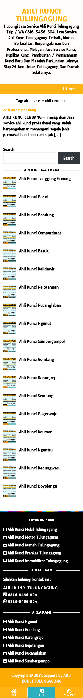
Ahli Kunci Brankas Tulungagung (34, 553)
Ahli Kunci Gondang (36, 359)
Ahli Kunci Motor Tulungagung (33, 537)
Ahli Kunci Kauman (36, 431)
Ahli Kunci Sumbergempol (42, 341)
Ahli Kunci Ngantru (36, 450)
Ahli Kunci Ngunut (35, 323)
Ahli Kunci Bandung (36, 214)
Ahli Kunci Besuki (34, 251)
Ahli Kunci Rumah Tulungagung (34, 545)
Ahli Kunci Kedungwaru (39, 468)
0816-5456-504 (22, 594)
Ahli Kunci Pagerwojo (38, 413)
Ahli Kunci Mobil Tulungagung (32, 529)
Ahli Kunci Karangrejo (38, 377)
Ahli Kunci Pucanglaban (40, 305)
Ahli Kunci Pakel (33, 196)
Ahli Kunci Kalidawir (37, 269)
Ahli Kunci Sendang (19, 109)
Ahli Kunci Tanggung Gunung (45, 178)
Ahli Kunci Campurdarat (40, 232)
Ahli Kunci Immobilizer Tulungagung (38, 561)
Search (8, 149)
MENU (72, 89)
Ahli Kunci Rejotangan (39, 287)
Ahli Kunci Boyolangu (38, 486)
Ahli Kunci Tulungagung (41, 15)
